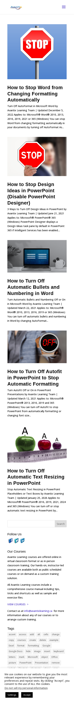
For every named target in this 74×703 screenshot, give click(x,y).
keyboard (59, 651)
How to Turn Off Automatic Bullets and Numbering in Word (33, 287)
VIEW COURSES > (17, 604)
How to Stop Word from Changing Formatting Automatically (35, 94)
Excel (11, 645)
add (32, 634)
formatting (33, 645)
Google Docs (15, 651)
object (44, 656)
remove (56, 662)
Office (54, 656)
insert (47, 651)
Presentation (41, 662)
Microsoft (33, 656)
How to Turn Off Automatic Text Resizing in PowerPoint (35, 477)
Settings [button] (12, 694)
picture (12, 662)
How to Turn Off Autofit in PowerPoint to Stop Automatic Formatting (34, 377)
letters (12, 656)
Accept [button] (27, 694)
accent (12, 634)
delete (43, 640)
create (32, 640)
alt (39, 634)
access (22, 634)
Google (46, 645)
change (55, 634)
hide (28, 651)
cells (46, 634)
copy (11, 640)
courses (21, 640)
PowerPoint (25, 662)
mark (21, 656)
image (37, 651)
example (54, 640)
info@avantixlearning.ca (38, 611)
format (20, 645)
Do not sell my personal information (26, 688)
